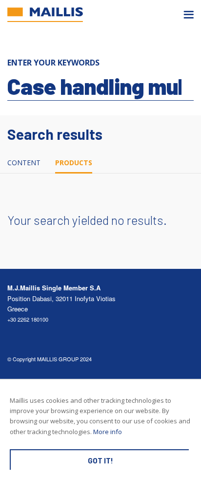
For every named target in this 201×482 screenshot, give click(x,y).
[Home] (45, 14)
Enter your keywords (53, 62)
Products (73, 162)
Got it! (100, 460)
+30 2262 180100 (27, 319)
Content (23, 162)
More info (107, 431)
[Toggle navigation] (188, 15)
